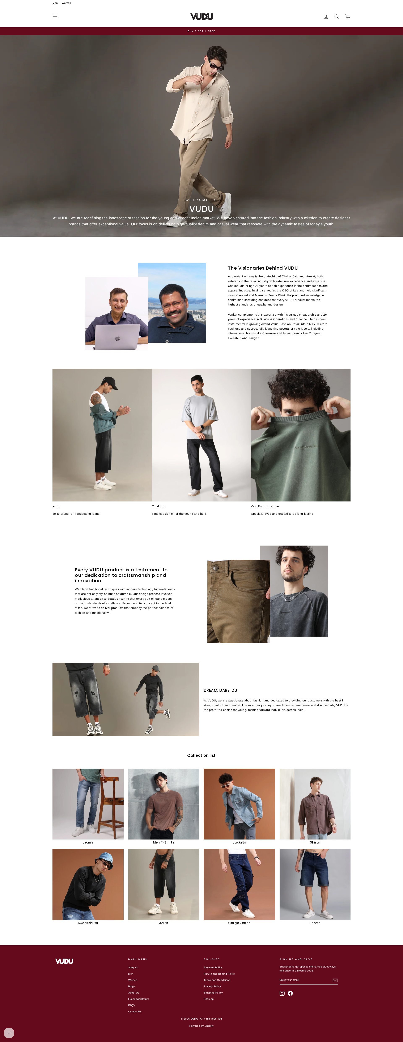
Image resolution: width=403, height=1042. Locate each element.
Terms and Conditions (217, 980)
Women (66, 2)
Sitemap (209, 999)
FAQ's (131, 1005)
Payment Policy (213, 967)
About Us (133, 992)
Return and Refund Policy (219, 973)
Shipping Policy (213, 992)
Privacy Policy (212, 986)
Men (55, 2)
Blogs (131, 986)
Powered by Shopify (201, 1025)
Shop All (133, 967)
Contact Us (135, 1011)
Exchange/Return (138, 999)
